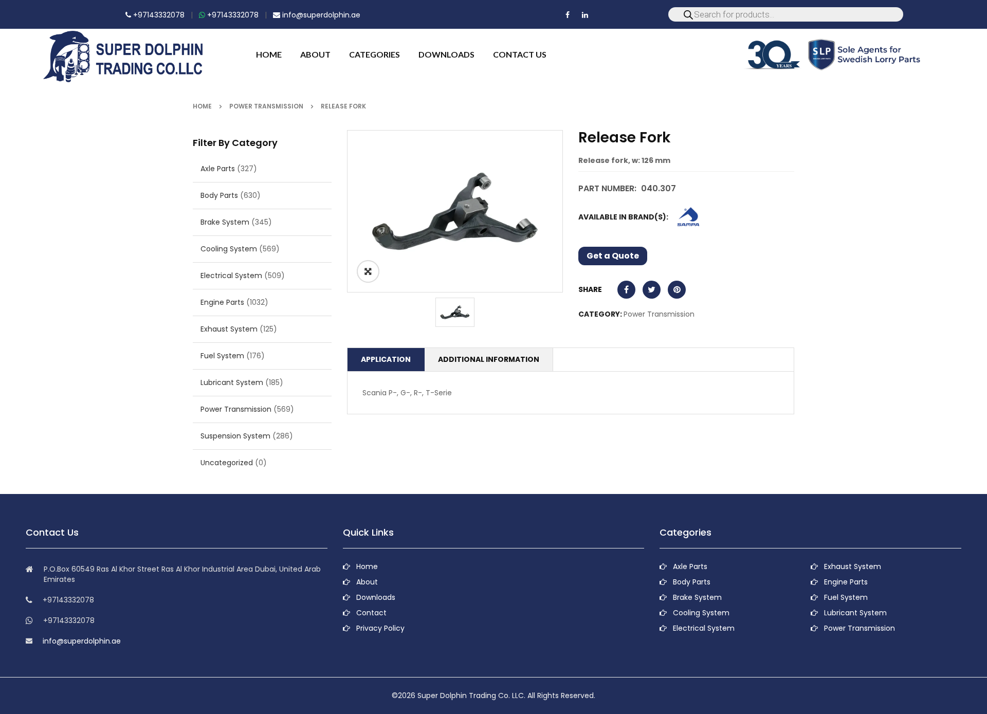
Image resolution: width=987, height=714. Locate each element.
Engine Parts (222, 302)
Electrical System (231, 275)
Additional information (488, 359)
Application (386, 359)
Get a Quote (613, 256)
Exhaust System (229, 329)
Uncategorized (226, 462)
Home (202, 106)
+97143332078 (158, 15)
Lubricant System (231, 382)
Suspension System (235, 436)
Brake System (224, 222)
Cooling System (228, 249)
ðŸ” (368, 271)
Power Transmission (266, 106)
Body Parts (219, 195)
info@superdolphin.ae (320, 15)
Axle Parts (217, 168)
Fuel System (222, 356)
